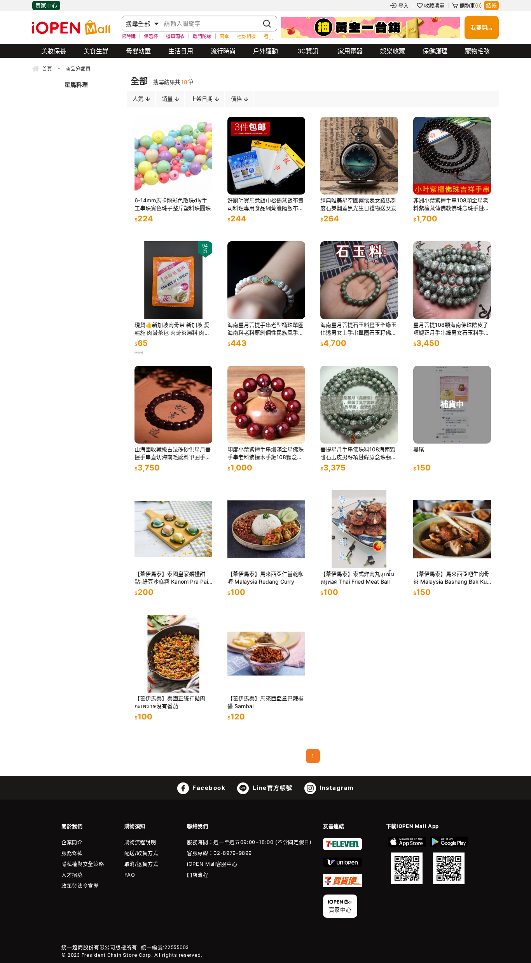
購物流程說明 (140, 842)
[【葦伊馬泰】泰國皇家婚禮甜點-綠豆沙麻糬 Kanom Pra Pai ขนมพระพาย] (173, 529)
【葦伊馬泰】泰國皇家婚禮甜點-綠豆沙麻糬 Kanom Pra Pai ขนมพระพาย (171, 578)
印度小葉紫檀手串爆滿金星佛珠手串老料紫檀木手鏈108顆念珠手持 (265, 453)
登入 (403, 5)
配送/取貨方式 (141, 853)
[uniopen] (342, 865)
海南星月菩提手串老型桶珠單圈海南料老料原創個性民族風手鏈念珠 (265, 329)
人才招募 (72, 875)
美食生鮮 (96, 51)
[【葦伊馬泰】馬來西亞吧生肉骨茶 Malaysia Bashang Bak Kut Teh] (452, 529)
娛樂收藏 (392, 51)
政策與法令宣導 (80, 885)
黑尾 (418, 449)
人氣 (138, 98)
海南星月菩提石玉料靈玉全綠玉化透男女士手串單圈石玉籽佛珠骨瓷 (358, 329)
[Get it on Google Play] (449, 860)
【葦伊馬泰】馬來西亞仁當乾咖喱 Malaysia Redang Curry (265, 577)
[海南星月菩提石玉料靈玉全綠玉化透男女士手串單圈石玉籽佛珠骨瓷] (359, 280)
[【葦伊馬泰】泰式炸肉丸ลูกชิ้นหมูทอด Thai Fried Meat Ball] (359, 529)
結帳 (491, 5)
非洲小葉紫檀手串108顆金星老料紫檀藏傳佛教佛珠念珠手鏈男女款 (451, 204)
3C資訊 (307, 51)
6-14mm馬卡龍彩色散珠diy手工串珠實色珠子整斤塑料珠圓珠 (172, 204)
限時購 (129, 36)
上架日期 (202, 98)
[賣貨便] (342, 885)
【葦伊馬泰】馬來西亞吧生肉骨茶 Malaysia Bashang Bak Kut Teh (451, 578)
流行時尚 (223, 51)
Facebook (208, 787)
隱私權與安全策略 (82, 864)
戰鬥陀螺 (202, 36)
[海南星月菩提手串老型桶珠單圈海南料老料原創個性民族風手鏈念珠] (266, 280)
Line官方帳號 (272, 787)
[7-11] (342, 848)
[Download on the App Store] (407, 860)
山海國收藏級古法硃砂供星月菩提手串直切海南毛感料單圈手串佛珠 (172, 453)
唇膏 (268, 36)
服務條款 (72, 853)
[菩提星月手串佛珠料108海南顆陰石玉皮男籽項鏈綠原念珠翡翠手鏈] (359, 405)
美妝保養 (53, 51)
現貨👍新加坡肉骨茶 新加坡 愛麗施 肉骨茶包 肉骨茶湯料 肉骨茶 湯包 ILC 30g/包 (172, 329)
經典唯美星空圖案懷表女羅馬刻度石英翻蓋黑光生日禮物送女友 (358, 204)
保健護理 (435, 51)
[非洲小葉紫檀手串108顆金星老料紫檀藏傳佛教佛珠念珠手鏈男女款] (452, 156)
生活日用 (180, 51)
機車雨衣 (175, 36)
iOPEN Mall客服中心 (212, 864)
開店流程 (197, 875)
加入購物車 (198, 181)
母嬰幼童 (138, 51)
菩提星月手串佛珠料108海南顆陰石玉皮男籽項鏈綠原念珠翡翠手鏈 (358, 453)
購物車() (471, 5)
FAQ (129, 875)
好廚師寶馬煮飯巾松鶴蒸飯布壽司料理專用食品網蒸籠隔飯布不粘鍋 (265, 204)
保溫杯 (151, 36)
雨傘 (224, 36)
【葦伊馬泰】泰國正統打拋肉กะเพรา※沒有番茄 (169, 702)
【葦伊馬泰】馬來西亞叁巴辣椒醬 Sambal (265, 702)
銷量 (167, 98)
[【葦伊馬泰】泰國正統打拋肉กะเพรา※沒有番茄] (173, 654)
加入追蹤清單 (175, 181)
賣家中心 (46, 5)
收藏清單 (434, 5)
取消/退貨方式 (141, 864)
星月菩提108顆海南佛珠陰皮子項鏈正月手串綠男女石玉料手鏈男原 (451, 329)
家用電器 (350, 51)
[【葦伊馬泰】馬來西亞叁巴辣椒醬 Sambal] (266, 654)
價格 (236, 98)
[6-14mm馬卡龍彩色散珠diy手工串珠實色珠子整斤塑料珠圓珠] (173, 156)
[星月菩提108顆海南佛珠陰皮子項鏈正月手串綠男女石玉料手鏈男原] (452, 280)
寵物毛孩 (477, 51)
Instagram (336, 787)
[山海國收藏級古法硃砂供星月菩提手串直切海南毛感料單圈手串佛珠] (173, 405)
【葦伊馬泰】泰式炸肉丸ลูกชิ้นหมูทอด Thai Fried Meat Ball (357, 577)
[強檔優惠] (370, 27)
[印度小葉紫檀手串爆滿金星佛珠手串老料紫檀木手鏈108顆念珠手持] (266, 405)
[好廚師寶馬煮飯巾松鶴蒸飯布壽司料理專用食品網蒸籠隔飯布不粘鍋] (266, 156)
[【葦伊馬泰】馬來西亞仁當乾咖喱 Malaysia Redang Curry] (266, 529)
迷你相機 (246, 36)
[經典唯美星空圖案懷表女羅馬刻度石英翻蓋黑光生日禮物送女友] (359, 156)
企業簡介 (72, 842)
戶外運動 (265, 51)
